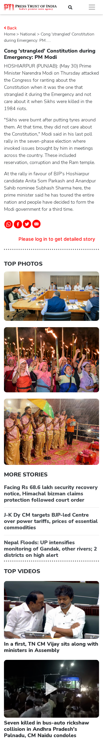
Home (9, 34)
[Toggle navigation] (92, 7)
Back (12, 27)
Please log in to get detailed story (56, 239)
